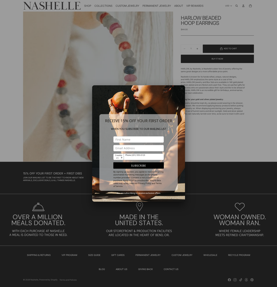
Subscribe (138, 165)
